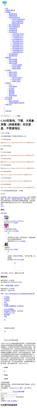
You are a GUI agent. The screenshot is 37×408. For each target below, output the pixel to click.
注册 (9, 401)
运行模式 (7, 300)
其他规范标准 (13, 56)
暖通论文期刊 (16, 81)
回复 (16, 222)
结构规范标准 (13, 15)
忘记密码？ (14, 401)
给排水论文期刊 (17, 77)
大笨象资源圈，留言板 (12, 285)
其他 (5, 316)
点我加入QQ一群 (9, 313)
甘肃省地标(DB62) (17, 52)
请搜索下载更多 (10, 10)
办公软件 (11, 88)
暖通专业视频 (16, 68)
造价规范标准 (13, 30)
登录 (5, 213)
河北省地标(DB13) (17, 35)
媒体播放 (11, 90)
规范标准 (8, 12)
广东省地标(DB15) (17, 37)
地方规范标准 (13, 32)
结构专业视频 (13, 61)
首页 (6, 8)
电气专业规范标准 (17, 21)
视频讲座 (8, 57)
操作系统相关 (13, 95)
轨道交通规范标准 (14, 26)
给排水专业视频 (17, 65)
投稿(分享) (8, 104)
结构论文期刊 (13, 74)
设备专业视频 (13, 63)
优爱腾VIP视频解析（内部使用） (14, 306)
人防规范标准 (13, 28)
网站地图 (7, 314)
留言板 (6, 304)
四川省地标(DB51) (17, 48)
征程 (5, 302)
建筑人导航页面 (13, 101)
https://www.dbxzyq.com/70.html (17, 197)
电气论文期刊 (16, 79)
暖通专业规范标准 (17, 23)
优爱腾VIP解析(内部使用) (16, 103)
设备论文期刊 (13, 76)
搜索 (19, 116)
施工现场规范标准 (14, 25)
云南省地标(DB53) (17, 50)
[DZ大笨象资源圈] (4, 5)
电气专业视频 (16, 66)
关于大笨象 (8, 97)
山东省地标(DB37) (17, 45)
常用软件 (8, 83)
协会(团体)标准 (13, 54)
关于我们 (7, 297)
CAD (10, 85)
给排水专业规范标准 (18, 19)
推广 (8, 133)
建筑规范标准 (13, 14)
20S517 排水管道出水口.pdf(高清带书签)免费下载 (19, 293)
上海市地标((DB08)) (18, 34)
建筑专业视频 (13, 59)
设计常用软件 (13, 86)
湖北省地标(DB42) (17, 46)
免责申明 (7, 298)
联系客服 (7, 311)
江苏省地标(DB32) (17, 39)
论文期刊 (8, 70)
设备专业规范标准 (14, 17)
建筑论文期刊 (13, 72)
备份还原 (11, 93)
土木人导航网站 (9, 309)
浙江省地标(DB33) (17, 41)
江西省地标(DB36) (17, 43)
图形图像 (11, 92)
